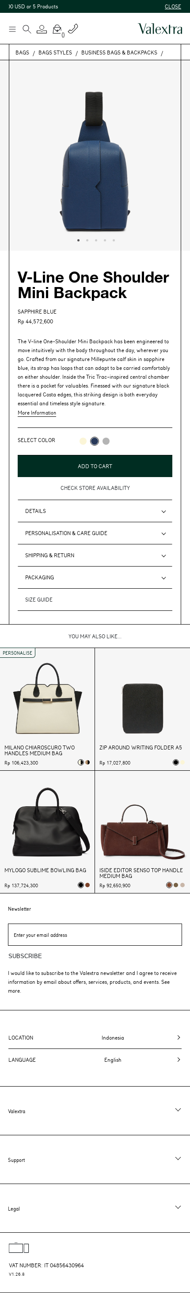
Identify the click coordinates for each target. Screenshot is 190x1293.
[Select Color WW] (83, 441)
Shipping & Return (49, 555)
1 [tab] (77, 239)
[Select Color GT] (106, 441)
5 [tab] (112, 239)
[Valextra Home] (160, 29)
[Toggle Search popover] (26, 30)
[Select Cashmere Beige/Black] (87, 762)
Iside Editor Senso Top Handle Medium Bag (141, 873)
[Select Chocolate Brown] (87, 885)
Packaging (39, 577)
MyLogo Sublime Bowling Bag (45, 870)
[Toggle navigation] (12, 28)
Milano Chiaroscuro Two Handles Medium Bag (39, 750)
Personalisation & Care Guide (66, 533)
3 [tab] (95, 239)
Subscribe (25, 956)
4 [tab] (103, 239)
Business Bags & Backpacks (119, 52)
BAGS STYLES (55, 52)
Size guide (39, 599)
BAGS (22, 52)
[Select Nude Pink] (182, 885)
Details (35, 511)
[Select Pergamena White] (182, 762)
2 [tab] (86, 239)
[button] (41, 29)
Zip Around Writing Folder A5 (140, 747)
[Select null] (176, 885)
